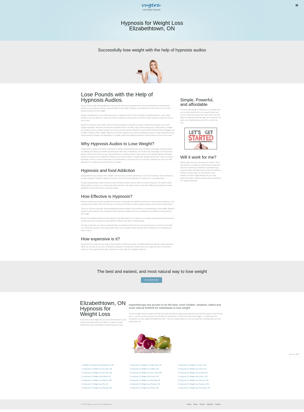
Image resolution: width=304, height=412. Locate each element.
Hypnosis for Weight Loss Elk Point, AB (97, 373)
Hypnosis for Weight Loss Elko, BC (96, 384)
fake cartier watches (7, 411)
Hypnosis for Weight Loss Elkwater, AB (97, 388)
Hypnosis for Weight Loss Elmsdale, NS (146, 380)
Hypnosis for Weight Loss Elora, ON (193, 365)
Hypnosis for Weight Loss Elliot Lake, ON (147, 365)
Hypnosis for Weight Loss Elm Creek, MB (147, 373)
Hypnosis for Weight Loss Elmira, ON (145, 376)
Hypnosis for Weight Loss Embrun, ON (194, 380)
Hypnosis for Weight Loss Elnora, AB (145, 388)
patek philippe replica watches (84, 411)
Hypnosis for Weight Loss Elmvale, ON (146, 384)
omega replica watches (63, 411)
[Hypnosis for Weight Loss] (151, 7)
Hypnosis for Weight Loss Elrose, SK (193, 369)
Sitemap (210, 404)
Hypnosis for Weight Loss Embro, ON (193, 376)
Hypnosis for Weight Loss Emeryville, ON (195, 388)
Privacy (202, 404)
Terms (195, 404)
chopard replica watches (24, 411)
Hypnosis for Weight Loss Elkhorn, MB (97, 380)
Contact (218, 404)
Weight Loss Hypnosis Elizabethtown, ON (98, 365)
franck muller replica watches (44, 411)
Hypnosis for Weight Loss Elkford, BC (97, 376)
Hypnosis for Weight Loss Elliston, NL (145, 369)
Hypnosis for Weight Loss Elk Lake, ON (97, 369)
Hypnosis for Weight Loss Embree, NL (194, 373)
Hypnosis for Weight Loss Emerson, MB (194, 384)
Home (189, 404)
